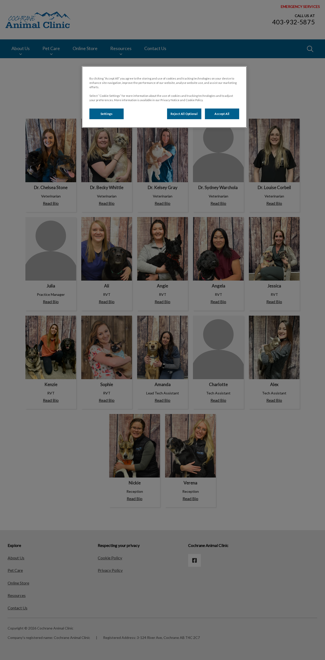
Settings (107, 113)
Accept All (222, 113)
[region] (164, 97)
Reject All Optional (184, 113)
